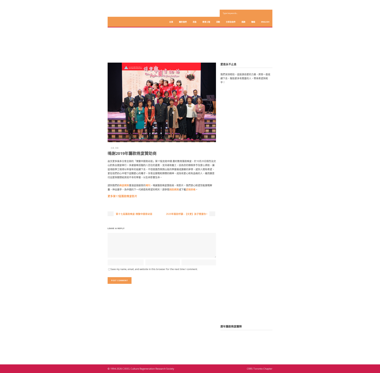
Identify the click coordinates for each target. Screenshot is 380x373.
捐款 (243, 21)
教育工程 (206, 21)
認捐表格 (190, 189)
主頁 (171, 21)
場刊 (148, 185)
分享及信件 (231, 21)
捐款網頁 (174, 189)
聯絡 (253, 21)
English (265, 21)
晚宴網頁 (124, 185)
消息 (195, 21)
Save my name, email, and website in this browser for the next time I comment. (154, 269)
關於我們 (183, 21)
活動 (218, 21)
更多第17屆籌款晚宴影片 (122, 196)
